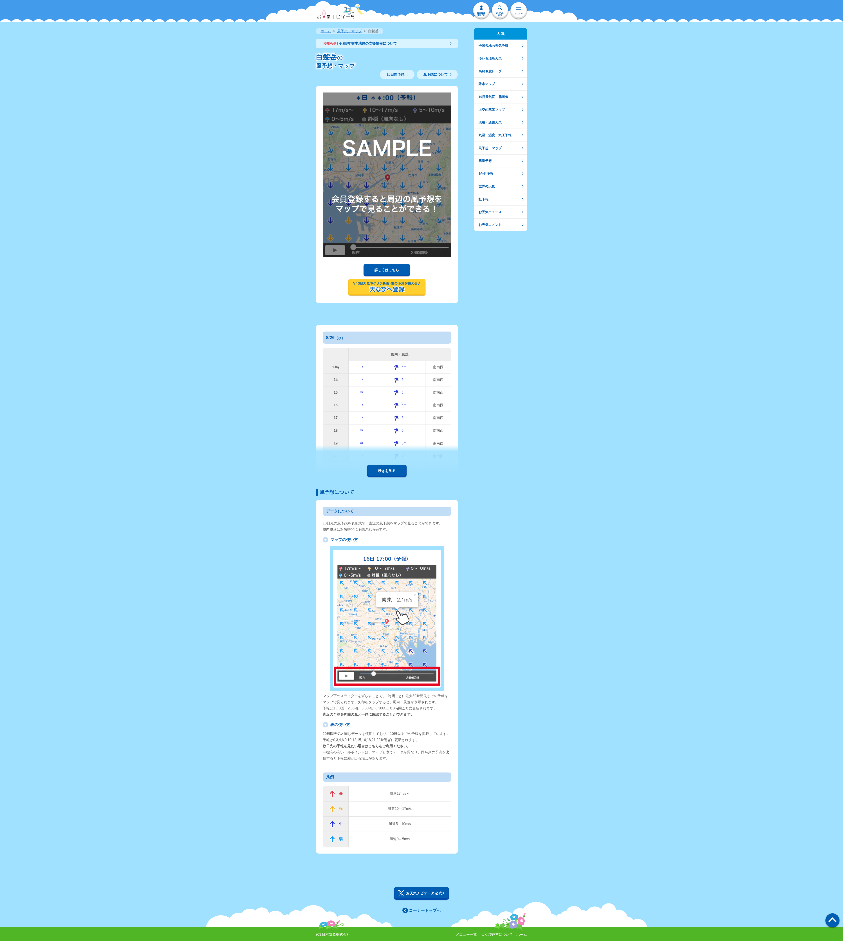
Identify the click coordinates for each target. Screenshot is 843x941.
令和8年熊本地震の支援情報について (359, 43)
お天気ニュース (490, 212)
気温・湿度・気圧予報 (495, 135)
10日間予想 (396, 74)
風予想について (435, 74)
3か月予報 (486, 173)
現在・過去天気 (490, 122)
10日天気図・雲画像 (493, 97)
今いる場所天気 (490, 58)
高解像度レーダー (492, 71)
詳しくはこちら (387, 270)
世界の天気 (487, 186)
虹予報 (483, 199)
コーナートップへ (425, 910)
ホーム (326, 31)
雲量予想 (485, 161)
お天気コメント (490, 225)
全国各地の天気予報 (493, 45)
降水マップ (487, 84)
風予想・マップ (349, 31)
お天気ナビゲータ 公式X (425, 893)
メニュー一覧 (466, 934)
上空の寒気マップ (492, 109)
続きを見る (387, 471)
